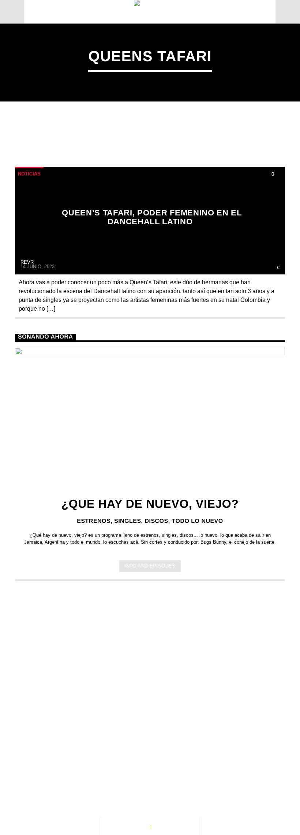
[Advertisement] (150, 646)
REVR (27, 262)
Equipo (173, 791)
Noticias (29, 174)
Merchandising (47, 799)
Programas (128, 791)
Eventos (80, 791)
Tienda (211, 791)
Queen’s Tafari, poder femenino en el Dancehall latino (151, 217)
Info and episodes (150, 566)
